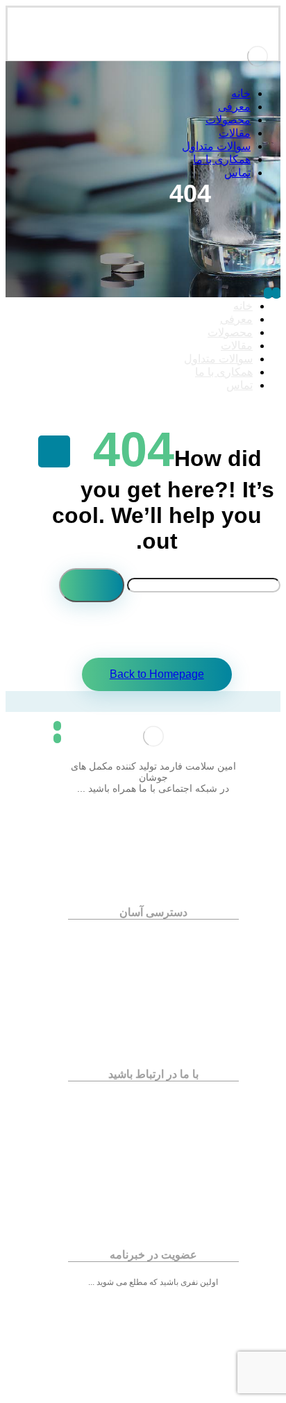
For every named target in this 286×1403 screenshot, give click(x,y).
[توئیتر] (181, 808)
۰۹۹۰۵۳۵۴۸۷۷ (147, 1159)
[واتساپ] (98, 808)
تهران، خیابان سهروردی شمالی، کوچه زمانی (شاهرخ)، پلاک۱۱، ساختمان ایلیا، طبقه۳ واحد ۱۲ (152, 1105)
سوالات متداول (147, 968)
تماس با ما (146, 978)
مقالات (147, 958)
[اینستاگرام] (153, 808)
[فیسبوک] (209, 808)
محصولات (146, 949)
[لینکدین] (126, 808)
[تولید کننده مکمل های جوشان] (257, 73)
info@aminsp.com (146, 1149)
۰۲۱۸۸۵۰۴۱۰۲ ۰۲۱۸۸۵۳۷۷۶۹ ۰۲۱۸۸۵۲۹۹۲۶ (150, 1130)
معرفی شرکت (147, 939)
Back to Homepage (157, 674)
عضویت (153, 1351)
